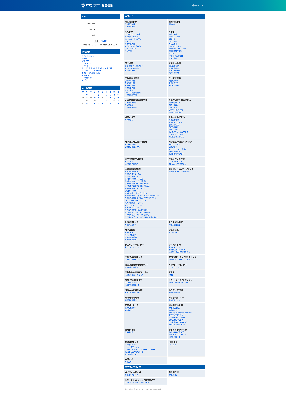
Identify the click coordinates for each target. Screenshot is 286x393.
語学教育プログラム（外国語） (135, 181)
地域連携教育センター (133, 285)
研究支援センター (175, 247)
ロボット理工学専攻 (176, 134)
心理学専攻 (173, 107)
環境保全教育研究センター (134, 267)
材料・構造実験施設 (176, 56)
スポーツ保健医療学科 (133, 92)
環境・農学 (85, 61)
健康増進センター (131, 308)
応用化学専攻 (174, 127)
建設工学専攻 (174, 124)
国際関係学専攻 (174, 102)
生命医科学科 (130, 80)
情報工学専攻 (174, 129)
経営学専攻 (129, 105)
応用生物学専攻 (131, 144)
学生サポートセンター (132, 247)
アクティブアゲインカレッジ (178, 282)
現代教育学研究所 (131, 164)
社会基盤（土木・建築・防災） (92, 70)
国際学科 (172, 24)
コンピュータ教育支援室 (177, 164)
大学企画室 (129, 232)
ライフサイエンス (88, 56)
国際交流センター (131, 282)
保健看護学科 (130, 83)
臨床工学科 (129, 90)
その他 (84, 80)
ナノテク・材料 (87, 63)
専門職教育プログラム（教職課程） (137, 210)
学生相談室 (173, 232)
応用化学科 (173, 41)
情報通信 (85, 58)
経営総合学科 (130, 24)
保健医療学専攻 (174, 151)
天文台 (171, 275)
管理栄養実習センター (177, 324)
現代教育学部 (174, 85)
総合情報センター (175, 300)
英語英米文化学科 (131, 36)
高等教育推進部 (131, 237)
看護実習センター (175, 310)
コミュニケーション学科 (133, 39)
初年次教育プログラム (133, 174)
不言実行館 (173, 375)
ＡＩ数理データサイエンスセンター (181, 259)
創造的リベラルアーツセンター (179, 171)
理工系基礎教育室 (175, 161)
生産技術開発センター (133, 259)
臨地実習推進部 (174, 308)
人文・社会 (85, 75)
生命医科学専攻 (174, 144)
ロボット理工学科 (175, 46)
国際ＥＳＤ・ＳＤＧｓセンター (178, 334)
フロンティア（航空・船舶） (91, 73)
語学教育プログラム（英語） (134, 179)
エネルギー (86, 65)
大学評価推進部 (131, 239)
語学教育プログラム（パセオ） (135, 188)
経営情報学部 (130, 26)
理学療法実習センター (177, 315)
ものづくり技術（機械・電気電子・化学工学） (97, 68)
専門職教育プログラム (133, 207)
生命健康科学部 (131, 95)
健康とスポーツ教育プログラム (136, 193)
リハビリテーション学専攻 (178, 149)
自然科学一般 (87, 77)
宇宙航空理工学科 (175, 51)
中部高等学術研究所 (176, 332)
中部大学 (128, 362)
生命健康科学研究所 (176, 154)
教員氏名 (92, 29)
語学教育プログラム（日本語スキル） (138, 186)
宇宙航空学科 (130, 70)
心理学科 (128, 41)
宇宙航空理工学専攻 (176, 136)
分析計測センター (131, 354)
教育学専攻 (129, 161)
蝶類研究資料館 (131, 300)
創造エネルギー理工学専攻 (178, 132)
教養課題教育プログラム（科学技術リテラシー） (142, 198)
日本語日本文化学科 (132, 34)
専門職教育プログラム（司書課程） (137, 215)
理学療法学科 (130, 85)
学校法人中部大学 (131, 375)
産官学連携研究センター (177, 249)
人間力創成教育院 (131, 171)
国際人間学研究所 (175, 112)
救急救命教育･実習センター (179, 322)
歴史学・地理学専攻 (176, 110)
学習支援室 (129, 120)
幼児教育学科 (174, 80)
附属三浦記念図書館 (132, 292)
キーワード (91, 23)
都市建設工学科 (174, 36)
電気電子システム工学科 (177, 48)
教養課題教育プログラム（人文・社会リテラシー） (142, 195)
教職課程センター (131, 225)
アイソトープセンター (176, 267)
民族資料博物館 (174, 292)
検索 (96, 41)
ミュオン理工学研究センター (135, 352)
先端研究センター (131, 344)
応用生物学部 (174, 73)
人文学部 (128, 51)
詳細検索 (104, 41)
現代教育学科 (174, 83)
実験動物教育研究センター (134, 275)
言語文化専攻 (174, 105)
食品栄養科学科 (174, 70)
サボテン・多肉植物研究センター (180, 252)
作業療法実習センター (177, 317)
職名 (93, 35)
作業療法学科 (130, 88)
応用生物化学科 (174, 66)
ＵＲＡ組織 (172, 344)
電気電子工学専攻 (175, 122)
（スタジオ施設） (130, 48)
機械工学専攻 (174, 120)
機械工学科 (173, 34)
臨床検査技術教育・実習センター (180, 312)
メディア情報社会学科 (133, 46)
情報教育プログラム (132, 191)
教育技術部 (173, 58)
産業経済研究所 (131, 107)
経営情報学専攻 (131, 102)
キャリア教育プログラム (133, 205)
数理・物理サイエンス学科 (134, 66)
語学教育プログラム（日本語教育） (137, 183)
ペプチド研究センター (132, 347)
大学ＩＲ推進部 (130, 235)
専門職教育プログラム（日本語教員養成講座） (141, 217)
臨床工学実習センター (177, 320)
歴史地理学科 (130, 44)
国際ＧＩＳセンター (175, 337)
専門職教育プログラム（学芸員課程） (138, 212)
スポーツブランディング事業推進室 (137, 382)
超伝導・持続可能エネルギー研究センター (140, 349)
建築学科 (172, 39)
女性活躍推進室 (174, 225)
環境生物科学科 (174, 68)
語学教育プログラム (132, 176)
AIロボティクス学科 (132, 68)
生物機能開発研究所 (132, 147)
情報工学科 (173, 44)
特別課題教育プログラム (134, 203)
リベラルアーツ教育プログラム (136, 200)
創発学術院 (129, 332)
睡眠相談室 (129, 310)
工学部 (171, 53)
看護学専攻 (173, 147)
